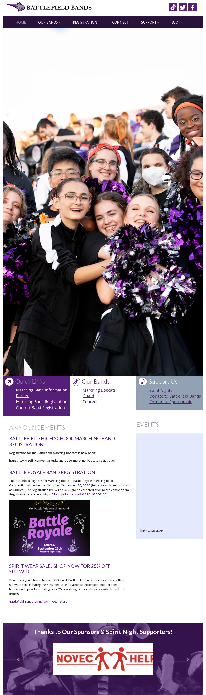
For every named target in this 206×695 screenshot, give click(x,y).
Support (149, 22)
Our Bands (48, 22)
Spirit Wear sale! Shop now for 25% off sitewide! (59, 569)
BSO (175, 22)
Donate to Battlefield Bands (175, 396)
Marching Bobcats (99, 390)
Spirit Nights (160, 390)
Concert (90, 401)
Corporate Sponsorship (170, 401)
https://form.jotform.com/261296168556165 (74, 494)
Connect (120, 22)
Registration (85, 22)
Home (20, 22)
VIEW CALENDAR (151, 530)
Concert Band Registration (40, 407)
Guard (88, 395)
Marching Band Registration (41, 401)
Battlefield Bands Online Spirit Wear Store (38, 601)
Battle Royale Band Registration (52, 472)
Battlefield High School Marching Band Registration (62, 441)
